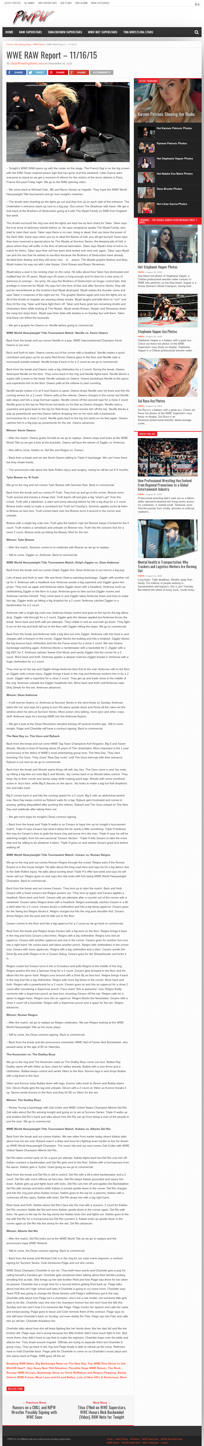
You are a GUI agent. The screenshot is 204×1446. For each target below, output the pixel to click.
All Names (29, 3)
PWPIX (141, 272)
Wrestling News (23, 44)
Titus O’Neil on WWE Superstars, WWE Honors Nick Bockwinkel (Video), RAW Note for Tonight (102, 1412)
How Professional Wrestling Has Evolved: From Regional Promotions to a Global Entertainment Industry (165, 485)
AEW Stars (66, 3)
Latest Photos (12, 3)
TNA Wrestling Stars (138, 32)
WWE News (39, 44)
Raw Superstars (30, 32)
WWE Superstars (47, 3)
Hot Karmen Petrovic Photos (174, 128)
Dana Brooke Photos (169, 188)
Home (9, 32)
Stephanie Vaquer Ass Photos (157, 331)
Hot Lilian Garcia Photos (172, 203)
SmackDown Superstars (65, 32)
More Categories (100, 3)
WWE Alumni (81, 3)
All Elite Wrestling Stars (172, 1439)
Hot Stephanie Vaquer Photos (175, 158)
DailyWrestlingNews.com (26, 63)
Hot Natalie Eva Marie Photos (175, 173)
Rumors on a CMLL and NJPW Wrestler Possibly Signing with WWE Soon (34, 1412)
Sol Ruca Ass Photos (151, 401)
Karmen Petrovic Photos (172, 143)
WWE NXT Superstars (102, 32)
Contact (164, 1442)
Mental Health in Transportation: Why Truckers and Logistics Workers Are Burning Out (167, 566)
